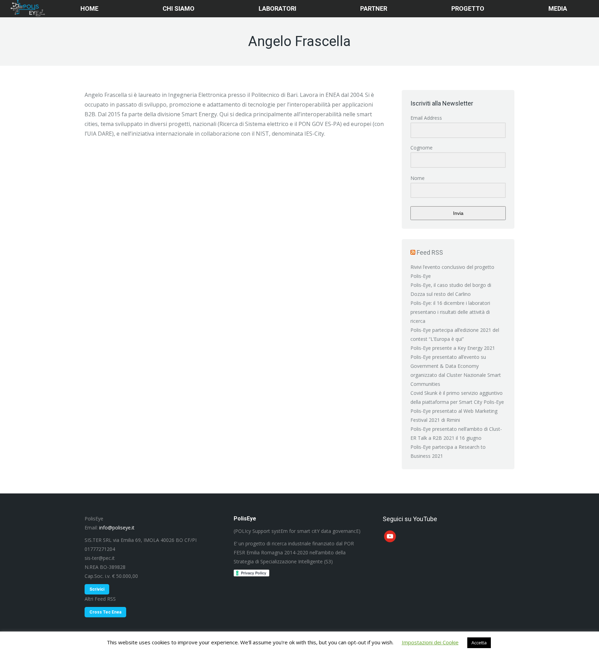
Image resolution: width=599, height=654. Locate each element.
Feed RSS (430, 252)
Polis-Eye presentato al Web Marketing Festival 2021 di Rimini (453, 415)
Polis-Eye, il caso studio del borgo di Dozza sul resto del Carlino (450, 289)
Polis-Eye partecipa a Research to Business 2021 (448, 451)
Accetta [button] (479, 642)
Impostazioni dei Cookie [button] (430, 642)
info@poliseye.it (116, 527)
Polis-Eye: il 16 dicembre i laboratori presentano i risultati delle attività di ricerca (450, 312)
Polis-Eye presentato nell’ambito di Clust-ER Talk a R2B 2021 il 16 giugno (456, 433)
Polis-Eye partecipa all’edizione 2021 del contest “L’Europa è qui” (454, 334)
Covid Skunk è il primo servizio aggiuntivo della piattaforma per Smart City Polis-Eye (457, 397)
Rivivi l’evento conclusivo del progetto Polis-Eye (452, 271)
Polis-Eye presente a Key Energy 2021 (452, 348)
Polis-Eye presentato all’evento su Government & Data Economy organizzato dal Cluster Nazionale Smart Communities (455, 370)
